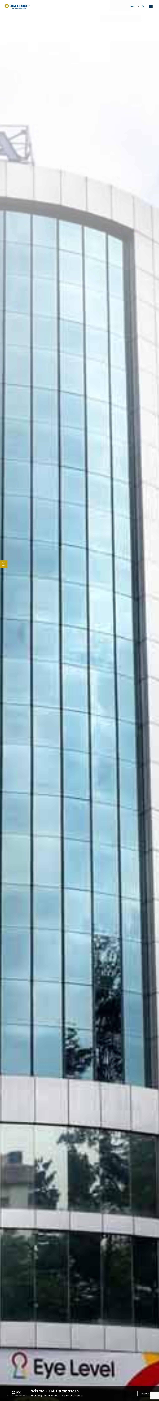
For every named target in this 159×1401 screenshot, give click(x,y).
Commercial (54, 1395)
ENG (132, 6)
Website (145, 1394)
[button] (143, 6)
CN (138, 6)
